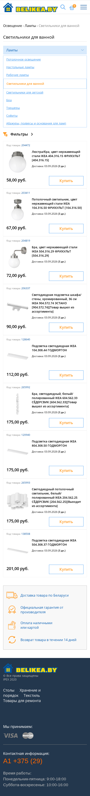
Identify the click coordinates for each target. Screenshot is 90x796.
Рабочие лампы (17, 75)
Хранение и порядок (22, 693)
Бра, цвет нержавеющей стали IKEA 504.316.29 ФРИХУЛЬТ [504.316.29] (54, 251)
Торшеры (13, 108)
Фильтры (19, 134)
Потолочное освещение (23, 59)
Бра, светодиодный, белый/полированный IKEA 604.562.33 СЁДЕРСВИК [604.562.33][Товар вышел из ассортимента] (54, 400)
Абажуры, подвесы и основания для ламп (36, 123)
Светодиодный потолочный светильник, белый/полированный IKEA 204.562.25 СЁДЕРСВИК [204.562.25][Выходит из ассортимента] (56, 497)
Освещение (12, 25)
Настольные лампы (20, 67)
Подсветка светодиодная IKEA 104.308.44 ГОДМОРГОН (54, 348)
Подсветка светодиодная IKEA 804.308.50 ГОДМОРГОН (54, 443)
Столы (8, 690)
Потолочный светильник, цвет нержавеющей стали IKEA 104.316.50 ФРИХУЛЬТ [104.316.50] (57, 203)
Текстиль (32, 695)
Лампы (30, 25)
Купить (66, 180)
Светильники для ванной (25, 84)
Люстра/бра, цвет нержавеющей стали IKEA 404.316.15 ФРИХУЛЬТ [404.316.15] (56, 156)
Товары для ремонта (22, 700)
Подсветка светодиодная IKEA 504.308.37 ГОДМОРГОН (54, 542)
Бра (9, 100)
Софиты (12, 116)
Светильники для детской (24, 92)
